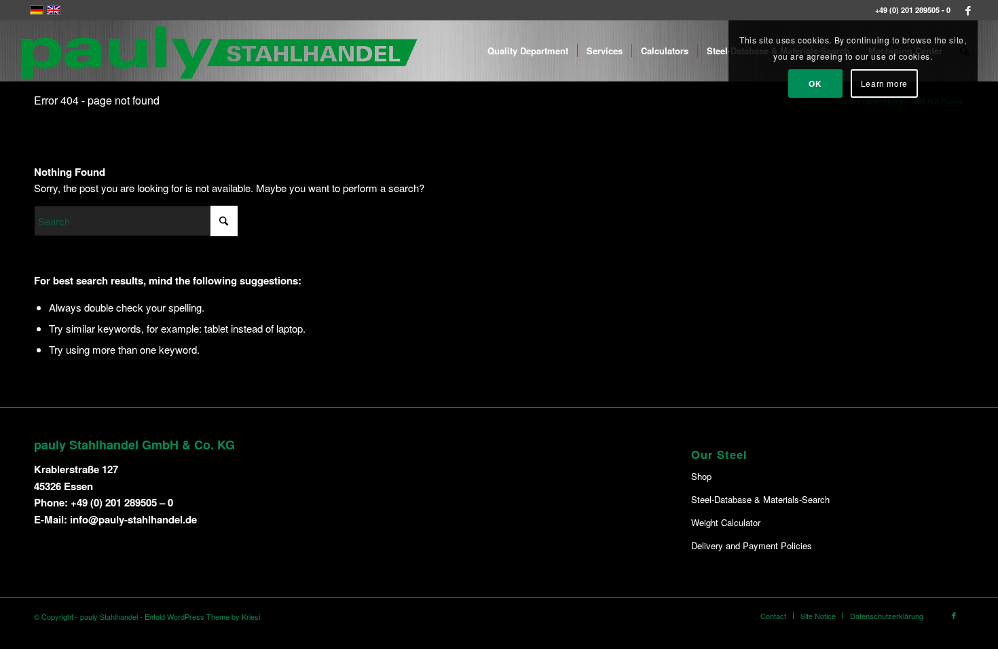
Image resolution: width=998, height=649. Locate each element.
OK (815, 83)
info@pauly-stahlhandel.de (133, 519)
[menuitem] (528, 50)
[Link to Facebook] (968, 10)
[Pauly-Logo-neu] (220, 50)
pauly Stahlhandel (109, 616)
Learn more (884, 83)
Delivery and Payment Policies (751, 545)
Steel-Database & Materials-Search (760, 499)
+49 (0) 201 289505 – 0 (122, 502)
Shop (701, 476)
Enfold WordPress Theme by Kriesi (202, 616)
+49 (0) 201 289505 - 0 (912, 10)
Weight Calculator (725, 522)
